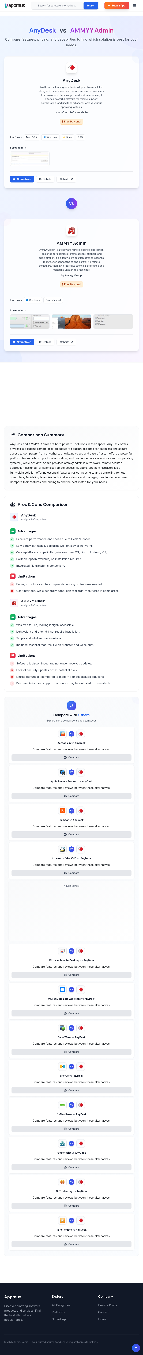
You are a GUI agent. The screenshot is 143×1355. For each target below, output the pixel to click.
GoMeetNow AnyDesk (71, 1114)
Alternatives (24, 179)
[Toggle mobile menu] (135, 5)
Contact (103, 1312)
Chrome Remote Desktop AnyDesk (71, 960)
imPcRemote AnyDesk (71, 1229)
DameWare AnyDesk (71, 1037)
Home (102, 1319)
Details (47, 179)
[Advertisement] (71, 388)
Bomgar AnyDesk (71, 819)
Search (90, 5)
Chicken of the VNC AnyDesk (71, 858)
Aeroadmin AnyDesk (71, 742)
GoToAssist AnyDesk (71, 1152)
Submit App (118, 5)
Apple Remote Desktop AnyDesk (71, 781)
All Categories (61, 1305)
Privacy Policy (107, 1305)
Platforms (58, 1312)
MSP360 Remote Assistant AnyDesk (71, 998)
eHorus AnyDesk (71, 1075)
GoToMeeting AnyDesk (71, 1191)
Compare (73, 757)
